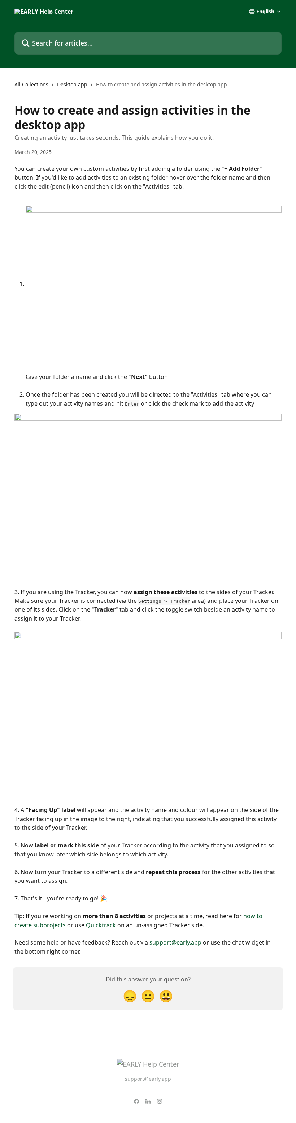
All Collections (31, 84)
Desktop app (72, 84)
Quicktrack (101, 925)
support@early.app (175, 942)
